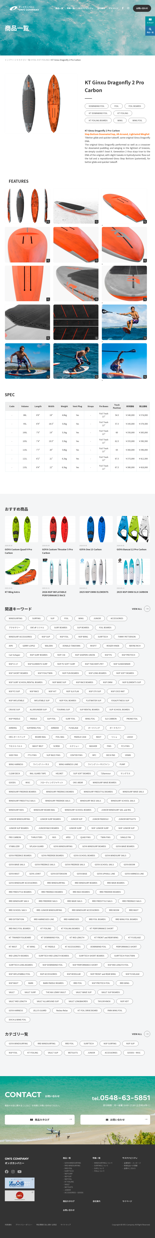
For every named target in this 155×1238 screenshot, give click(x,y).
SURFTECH (69, 1171)
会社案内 (101, 8)
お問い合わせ (142, 8)
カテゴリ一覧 (24, 59)
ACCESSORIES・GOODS (74, 1192)
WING (120, 120)
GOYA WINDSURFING (73, 1163)
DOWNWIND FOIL (97, 106)
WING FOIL (137, 120)
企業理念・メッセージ (132, 1163)
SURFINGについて (101, 1165)
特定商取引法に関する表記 (46, 1224)
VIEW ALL (137, 608)
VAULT (67, 1184)
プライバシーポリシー (24, 1224)
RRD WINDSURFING (72, 1165)
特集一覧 (71, 8)
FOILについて (99, 1171)
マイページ (113, 8)
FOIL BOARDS (135, 106)
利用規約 (8, 1224)
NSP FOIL (68, 1179)
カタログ (150, 22)
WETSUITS (69, 1187)
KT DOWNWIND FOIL (98, 113)
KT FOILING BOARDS (98, 120)
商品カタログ (42, 1119)
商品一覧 (59, 8)
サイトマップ (66, 1224)
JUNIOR (68, 1190)
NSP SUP (68, 1176)
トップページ (10, 59)
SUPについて (99, 1168)
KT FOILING (44, 59)
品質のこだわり (130, 1168)
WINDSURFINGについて (103, 1163)
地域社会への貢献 (130, 1165)
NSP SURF (69, 1173)
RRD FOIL (68, 1168)
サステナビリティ (86, 8)
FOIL (34, 59)
